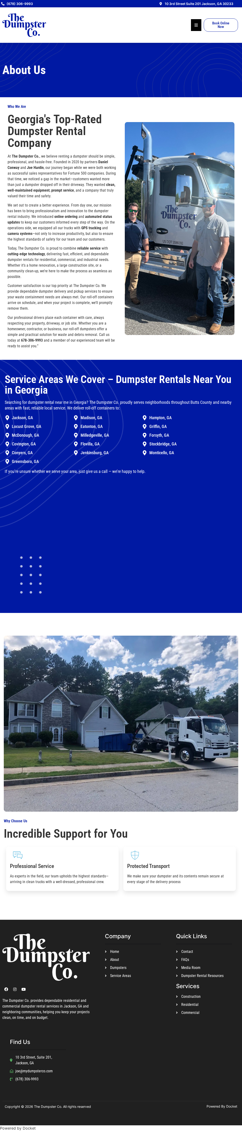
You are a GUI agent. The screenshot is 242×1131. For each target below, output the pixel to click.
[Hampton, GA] (144, 417)
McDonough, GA (25, 435)
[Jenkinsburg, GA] (75, 452)
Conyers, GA (22, 452)
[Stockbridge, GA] (144, 444)
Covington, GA (24, 443)
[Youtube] (23, 989)
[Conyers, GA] (7, 452)
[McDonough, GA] (7, 435)
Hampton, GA (160, 417)
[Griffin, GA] (144, 426)
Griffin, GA (158, 426)
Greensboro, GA (25, 461)
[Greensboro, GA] (7, 461)
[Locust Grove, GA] (7, 426)
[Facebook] (6, 989)
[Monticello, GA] (144, 452)
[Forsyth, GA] (144, 435)
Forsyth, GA (159, 435)
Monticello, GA (161, 452)
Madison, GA (91, 417)
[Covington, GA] (7, 444)
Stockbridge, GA (163, 443)
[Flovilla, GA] (75, 444)
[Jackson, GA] (7, 417)
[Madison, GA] (75, 417)
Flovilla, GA (90, 443)
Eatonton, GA (92, 426)
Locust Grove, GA (26, 426)
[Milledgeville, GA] (75, 435)
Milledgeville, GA (95, 435)
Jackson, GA (22, 417)
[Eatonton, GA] (75, 426)
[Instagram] (15, 989)
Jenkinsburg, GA (95, 452)
